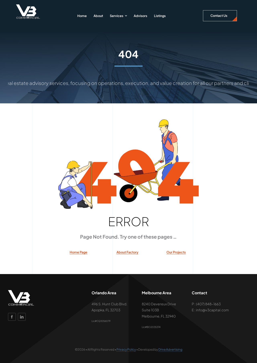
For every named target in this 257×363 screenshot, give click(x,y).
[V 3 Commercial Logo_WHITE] (28, 6)
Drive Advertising (170, 349)
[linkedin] (22, 317)
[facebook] (12, 317)
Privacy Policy (126, 349)
